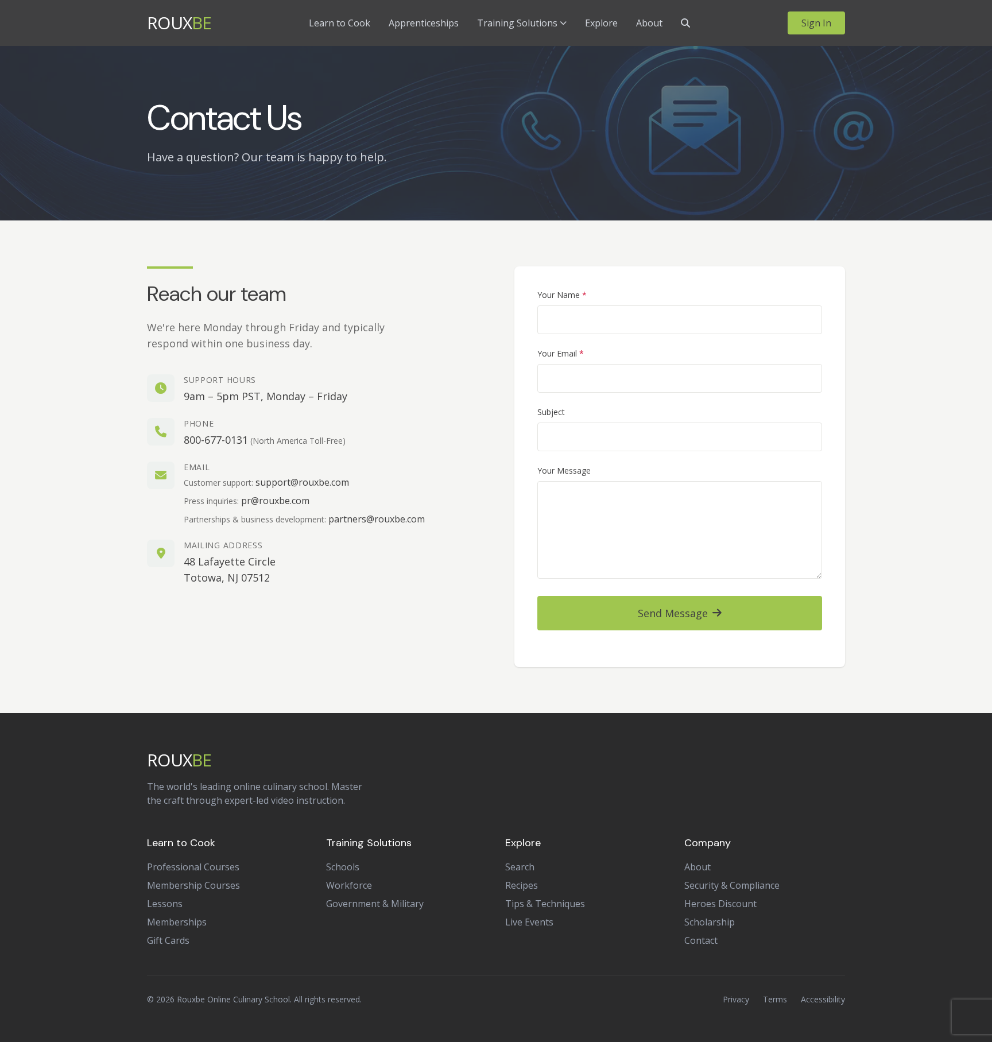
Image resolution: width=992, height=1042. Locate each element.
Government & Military (375, 903)
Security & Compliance (732, 885)
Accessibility (823, 999)
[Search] (685, 23)
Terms (775, 999)
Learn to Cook (339, 23)
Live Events (529, 922)
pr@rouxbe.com (275, 500)
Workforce (349, 885)
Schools (342, 867)
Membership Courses (193, 885)
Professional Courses (193, 867)
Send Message (673, 613)
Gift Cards (168, 940)
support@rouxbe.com (302, 482)
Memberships (177, 922)
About (649, 23)
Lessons (165, 903)
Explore (601, 23)
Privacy (736, 999)
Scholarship (709, 922)
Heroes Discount (720, 903)
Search (519, 867)
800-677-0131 (216, 440)
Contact (701, 940)
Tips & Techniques (545, 903)
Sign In (816, 23)
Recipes (521, 885)
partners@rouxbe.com (376, 519)
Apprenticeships (424, 23)
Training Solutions (517, 23)
